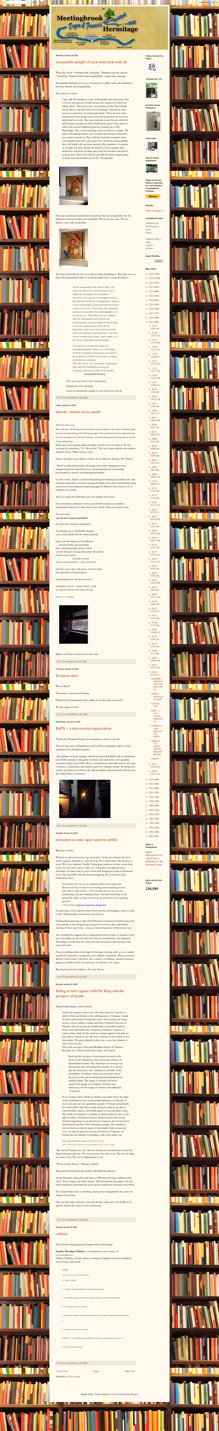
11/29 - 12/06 (154, 355)
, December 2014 (90, 905)
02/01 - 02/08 (154, 659)
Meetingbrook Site (154, 855)
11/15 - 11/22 (154, 369)
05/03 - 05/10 (154, 567)
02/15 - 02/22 (154, 645)
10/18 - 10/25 (154, 398)
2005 (151, 818)
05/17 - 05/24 (154, 553)
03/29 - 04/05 (154, 603)
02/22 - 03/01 (154, 638)
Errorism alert (67, 675)
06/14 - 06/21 (154, 525)
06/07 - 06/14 (154, 532)
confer (120, 1338)
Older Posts (130, 1371)
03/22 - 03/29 (154, 610)
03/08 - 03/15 (154, 624)
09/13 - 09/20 (154, 433)
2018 (151, 308)
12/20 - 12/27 (154, 334)
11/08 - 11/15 (154, 376)
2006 (151, 814)
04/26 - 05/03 (154, 574)
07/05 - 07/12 (154, 504)
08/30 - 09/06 (154, 447)
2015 (151, 321)
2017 (151, 313)
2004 (151, 822)
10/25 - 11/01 (154, 391)
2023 (151, 286)
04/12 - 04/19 (154, 588)
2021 (151, 295)
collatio (62, 1233)
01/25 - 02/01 (154, 666)
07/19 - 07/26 (154, 489)
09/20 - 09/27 (154, 426)
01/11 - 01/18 (154, 765)
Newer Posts (62, 1371)
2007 (151, 809)
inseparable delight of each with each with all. (92, 61)
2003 (151, 827)
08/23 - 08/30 (154, 454)
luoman (114, 1394)
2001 (151, 836)
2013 (151, 783)
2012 (151, 788)
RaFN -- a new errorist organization (83, 728)
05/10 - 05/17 (154, 560)
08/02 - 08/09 (154, 475)
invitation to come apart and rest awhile (87, 839)
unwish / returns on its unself (78, 411)
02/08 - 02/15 (154, 652)
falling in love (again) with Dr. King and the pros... (157, 747)
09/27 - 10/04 (154, 419)
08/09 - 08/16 (154, 468)
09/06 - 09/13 (154, 440)
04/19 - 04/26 (154, 581)
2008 (151, 805)
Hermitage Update (154, 864)
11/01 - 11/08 (154, 384)
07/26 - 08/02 (154, 482)
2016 (151, 317)
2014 (151, 779)
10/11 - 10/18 (154, 405)
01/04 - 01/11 (154, 772)
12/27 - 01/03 (154, 327)
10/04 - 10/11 (154, 412)
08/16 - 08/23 (154, 461)
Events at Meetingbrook (152, 860)
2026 (151, 273)
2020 (151, 300)
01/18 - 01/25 (154, 673)
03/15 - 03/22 (154, 617)
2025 (151, 278)
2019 (151, 304)
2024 (151, 282)
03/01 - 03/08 (154, 631)
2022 (151, 291)
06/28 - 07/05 (154, 511)
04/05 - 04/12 (154, 596)
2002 (151, 831)
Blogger (134, 1394)
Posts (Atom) (74, 1376)
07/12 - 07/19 (154, 496)
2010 (151, 796)
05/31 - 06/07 (154, 539)
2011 (151, 792)
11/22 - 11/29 (154, 362)
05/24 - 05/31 (154, 546)
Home (96, 1371)
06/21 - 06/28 (154, 518)
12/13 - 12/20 (154, 341)
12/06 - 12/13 (154, 348)
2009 (151, 801)
